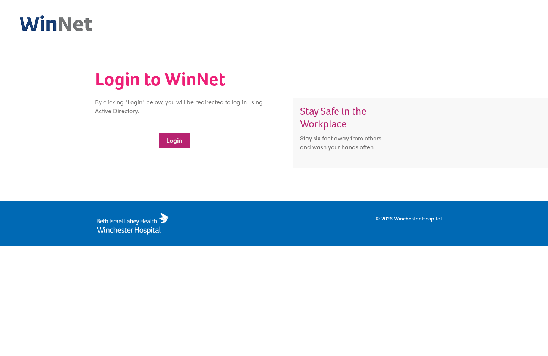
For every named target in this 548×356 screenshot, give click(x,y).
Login (174, 140)
